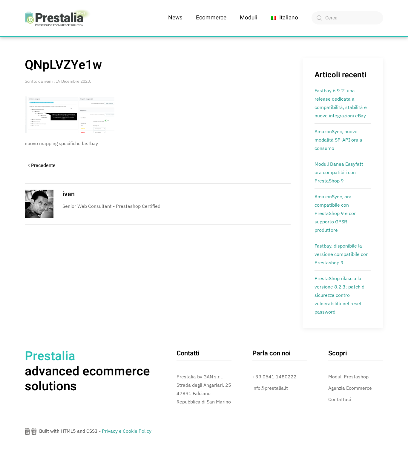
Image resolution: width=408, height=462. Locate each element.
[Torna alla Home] (58, 18)
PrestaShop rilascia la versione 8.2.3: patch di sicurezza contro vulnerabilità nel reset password (340, 295)
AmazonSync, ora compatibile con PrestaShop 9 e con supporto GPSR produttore (336, 213)
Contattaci (339, 399)
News (175, 17)
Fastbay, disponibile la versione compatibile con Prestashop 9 (342, 254)
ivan (47, 81)
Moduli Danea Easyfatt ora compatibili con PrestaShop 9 (339, 172)
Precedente (43, 165)
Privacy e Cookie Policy (126, 431)
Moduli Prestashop (348, 377)
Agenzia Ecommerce (350, 388)
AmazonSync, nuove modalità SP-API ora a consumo (338, 139)
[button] (284, 18)
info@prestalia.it (270, 388)
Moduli (248, 17)
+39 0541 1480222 (274, 377)
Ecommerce (211, 17)
